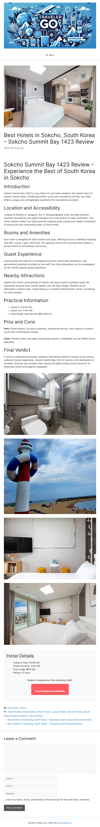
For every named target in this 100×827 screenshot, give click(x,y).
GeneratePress (65, 823)
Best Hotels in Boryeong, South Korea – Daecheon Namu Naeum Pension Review (49, 719)
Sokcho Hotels (74, 711)
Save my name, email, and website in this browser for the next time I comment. (48, 799)
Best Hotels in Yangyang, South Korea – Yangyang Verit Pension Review (44, 723)
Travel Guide (35, 716)
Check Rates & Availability (50, 691)
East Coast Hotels (16, 708)
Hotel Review (14, 711)
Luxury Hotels (58, 711)
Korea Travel (43, 711)
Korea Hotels (29, 711)
